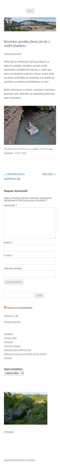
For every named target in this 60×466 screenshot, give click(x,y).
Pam (24, 152)
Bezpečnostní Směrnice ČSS (17, 349)
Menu (30, 10)
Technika (8, 341)
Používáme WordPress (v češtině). (19, 459)
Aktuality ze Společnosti (19, 307)
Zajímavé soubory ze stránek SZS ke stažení (25, 353)
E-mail (8, 255)
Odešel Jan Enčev (12, 321)
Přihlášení (9, 431)
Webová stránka (13, 268)
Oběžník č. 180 (11, 315)
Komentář (10, 205)
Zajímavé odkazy (12, 345)
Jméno (8, 242)
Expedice (8, 333)
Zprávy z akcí (10, 337)
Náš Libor (49, 173)
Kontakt (8, 357)
